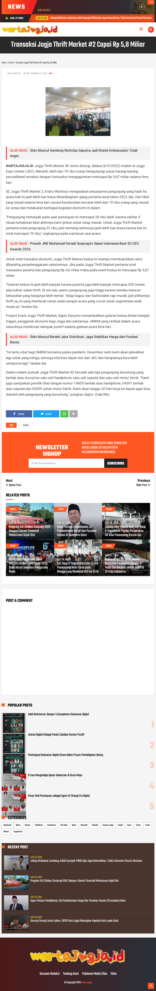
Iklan (114, 974)
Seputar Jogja (108, 825)
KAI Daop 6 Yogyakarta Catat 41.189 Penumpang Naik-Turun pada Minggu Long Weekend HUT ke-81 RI (78, 568)
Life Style (63, 825)
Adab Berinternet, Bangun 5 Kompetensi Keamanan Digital (58, 714)
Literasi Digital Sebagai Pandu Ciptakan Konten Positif (56, 734)
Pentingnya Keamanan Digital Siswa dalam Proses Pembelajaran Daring (65, 755)
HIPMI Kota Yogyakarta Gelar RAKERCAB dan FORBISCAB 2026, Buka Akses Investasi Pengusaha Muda (28, 566)
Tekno (138, 825)
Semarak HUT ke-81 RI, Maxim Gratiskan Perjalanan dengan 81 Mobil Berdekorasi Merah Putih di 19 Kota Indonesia (124, 566)
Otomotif (84, 825)
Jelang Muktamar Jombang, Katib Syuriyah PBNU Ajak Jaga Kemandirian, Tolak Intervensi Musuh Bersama (97, 18)
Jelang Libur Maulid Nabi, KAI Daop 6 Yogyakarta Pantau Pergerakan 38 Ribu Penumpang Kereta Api (125, 531)
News (74, 825)
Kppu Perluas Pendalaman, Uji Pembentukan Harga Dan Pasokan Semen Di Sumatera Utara (76, 531)
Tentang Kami (71, 974)
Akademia (7, 825)
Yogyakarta (18, 832)
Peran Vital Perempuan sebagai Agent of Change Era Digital (59, 796)
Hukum (27, 825)
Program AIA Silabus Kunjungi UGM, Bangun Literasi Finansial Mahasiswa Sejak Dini (30, 531)
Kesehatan (51, 825)
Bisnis (26, 425)
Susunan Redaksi (50, 974)
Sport (129, 825)
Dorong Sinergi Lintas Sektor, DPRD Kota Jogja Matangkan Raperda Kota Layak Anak (74, 921)
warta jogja (86, 982)
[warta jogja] (78, 965)
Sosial (120, 825)
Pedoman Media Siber (94, 974)
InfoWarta (39, 825)
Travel (147, 825)
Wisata (6, 832)
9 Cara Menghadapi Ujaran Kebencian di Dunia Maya (55, 775)
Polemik (95, 825)
